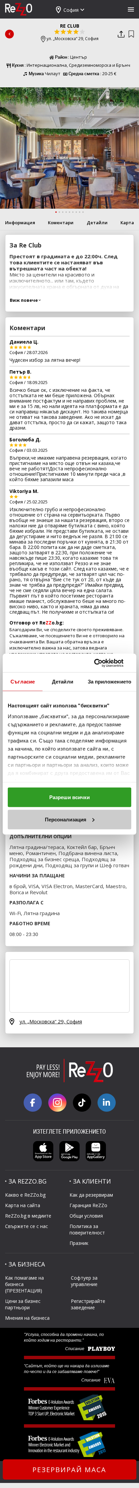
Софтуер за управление (84, 1281)
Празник (79, 1243)
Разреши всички (69, 797)
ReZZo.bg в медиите (28, 1216)
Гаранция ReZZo (88, 1205)
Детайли (97, 223)
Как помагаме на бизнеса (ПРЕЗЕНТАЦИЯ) (24, 1284)
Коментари (61, 223)
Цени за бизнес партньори (22, 1304)
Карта (127, 223)
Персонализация (65, 819)
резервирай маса (69, 1469)
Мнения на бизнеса (27, 1318)
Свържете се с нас (26, 1226)
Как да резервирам (91, 1195)
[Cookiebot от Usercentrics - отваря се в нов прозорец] (101, 663)
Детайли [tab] (62, 681)
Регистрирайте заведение (88, 1304)
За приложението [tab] (110, 681)
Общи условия (86, 1216)
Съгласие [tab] (22, 681)
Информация (20, 223)
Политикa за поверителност (87, 1229)
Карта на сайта (22, 1205)
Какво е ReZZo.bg (25, 1195)
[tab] (56, 212)
